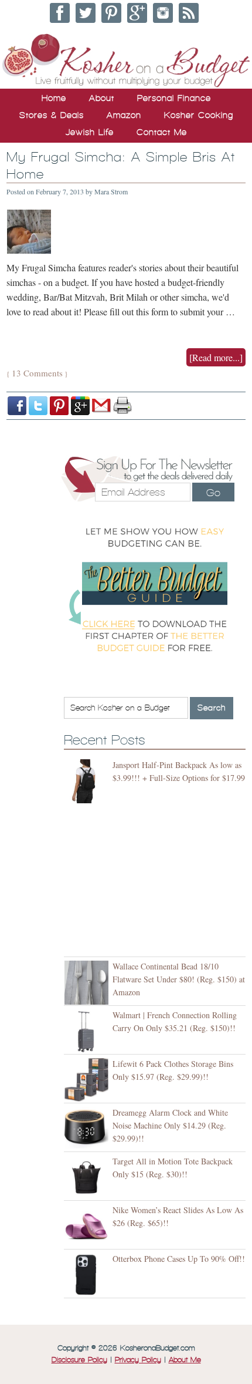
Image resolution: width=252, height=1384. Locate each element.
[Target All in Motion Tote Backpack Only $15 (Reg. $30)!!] (88, 1177)
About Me (185, 1360)
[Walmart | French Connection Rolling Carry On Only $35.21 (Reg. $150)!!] (88, 1031)
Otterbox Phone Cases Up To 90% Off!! (179, 1258)
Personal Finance (174, 98)
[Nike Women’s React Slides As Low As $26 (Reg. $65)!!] (88, 1226)
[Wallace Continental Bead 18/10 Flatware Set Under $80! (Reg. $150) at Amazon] (88, 982)
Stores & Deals (51, 115)
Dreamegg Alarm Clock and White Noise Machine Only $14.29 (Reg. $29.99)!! (170, 1125)
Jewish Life (90, 132)
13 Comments (37, 373)
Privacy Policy (138, 1360)
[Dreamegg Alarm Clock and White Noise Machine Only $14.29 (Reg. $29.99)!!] (88, 1128)
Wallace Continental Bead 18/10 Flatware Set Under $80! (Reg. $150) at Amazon (179, 979)
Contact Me (162, 132)
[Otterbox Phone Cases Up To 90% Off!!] (88, 1275)
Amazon (124, 115)
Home (54, 98)
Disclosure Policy (79, 1360)
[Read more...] (216, 357)
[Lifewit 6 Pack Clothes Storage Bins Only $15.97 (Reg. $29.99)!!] (88, 1080)
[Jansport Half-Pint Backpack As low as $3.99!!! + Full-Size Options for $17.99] (88, 781)
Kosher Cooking (198, 115)
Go (213, 493)
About (101, 98)
